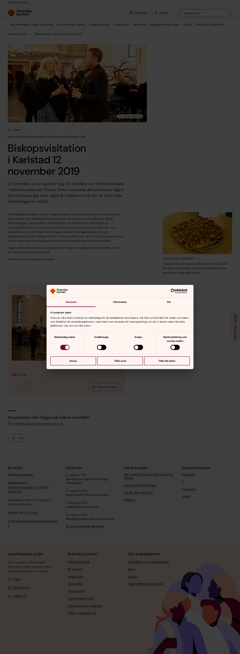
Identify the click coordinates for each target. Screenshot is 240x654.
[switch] (101, 347)
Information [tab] (120, 302)
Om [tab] (169, 302)
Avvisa (73, 360)
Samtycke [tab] (71, 302)
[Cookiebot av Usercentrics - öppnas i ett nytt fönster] (175, 291)
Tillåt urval (120, 360)
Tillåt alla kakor (167, 360)
